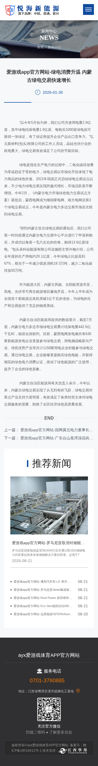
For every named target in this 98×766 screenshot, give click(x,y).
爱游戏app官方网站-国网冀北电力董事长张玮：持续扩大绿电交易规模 (57, 430)
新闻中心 (54, 47)
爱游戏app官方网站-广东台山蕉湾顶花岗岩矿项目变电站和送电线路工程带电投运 (57, 438)
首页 (40, 47)
